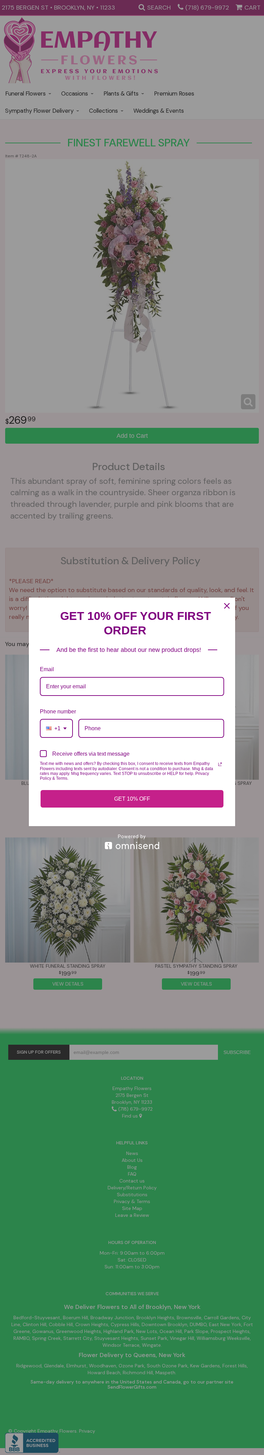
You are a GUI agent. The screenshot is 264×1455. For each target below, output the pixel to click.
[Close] (227, 606)
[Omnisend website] (132, 841)
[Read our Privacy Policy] (220, 764)
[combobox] (56, 728)
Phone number (58, 711)
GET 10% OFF (132, 799)
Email (47, 669)
